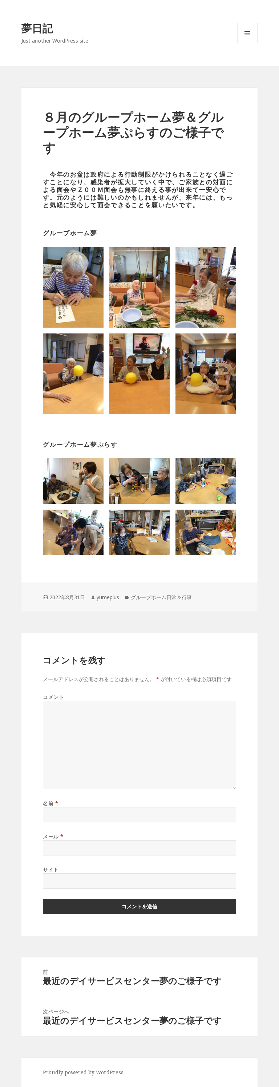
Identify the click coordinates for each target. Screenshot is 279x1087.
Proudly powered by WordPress (83, 1072)
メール (53, 836)
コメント (53, 696)
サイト (51, 869)
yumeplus (108, 597)
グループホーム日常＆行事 (161, 597)
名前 (50, 803)
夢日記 (37, 28)
